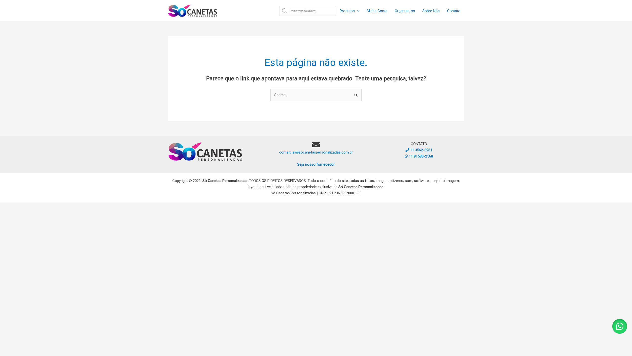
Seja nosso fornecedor (316, 164)
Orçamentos (405, 11)
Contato (453, 11)
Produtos (347, 11)
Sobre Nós (431, 11)
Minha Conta (377, 11)
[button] (357, 11)
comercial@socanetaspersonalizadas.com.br (316, 152)
